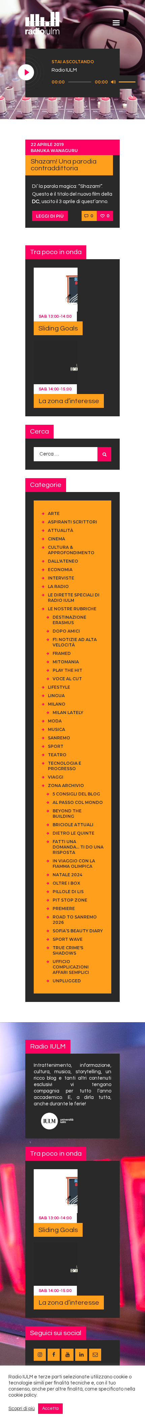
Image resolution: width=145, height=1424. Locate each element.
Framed (62, 653)
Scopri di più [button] (21, 1408)
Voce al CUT (67, 678)
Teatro (57, 754)
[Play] (26, 73)
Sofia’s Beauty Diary (78, 930)
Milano (56, 704)
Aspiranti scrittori (72, 521)
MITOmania (66, 661)
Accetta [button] (50, 1408)
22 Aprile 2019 (47, 144)
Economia (60, 569)
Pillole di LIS (68, 891)
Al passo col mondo (78, 802)
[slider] (128, 81)
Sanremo (59, 737)
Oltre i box (66, 883)
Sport (55, 746)
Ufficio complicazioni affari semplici (71, 967)
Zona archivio (66, 785)
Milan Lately (68, 712)
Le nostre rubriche (72, 608)
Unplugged (67, 980)
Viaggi (55, 777)
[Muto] (113, 81)
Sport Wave (68, 939)
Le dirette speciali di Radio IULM (73, 597)
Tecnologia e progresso (64, 766)
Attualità (60, 530)
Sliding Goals (58, 328)
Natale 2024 (67, 874)
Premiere (64, 908)
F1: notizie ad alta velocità (75, 642)
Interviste (61, 578)
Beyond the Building (67, 813)
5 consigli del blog (76, 793)
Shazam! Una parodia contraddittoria (63, 165)
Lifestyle (59, 687)
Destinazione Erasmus (69, 620)
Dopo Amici (66, 631)
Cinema (56, 538)
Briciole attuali (73, 824)
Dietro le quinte (73, 833)
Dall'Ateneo (63, 561)
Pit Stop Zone (70, 900)
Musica (56, 729)
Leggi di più (50, 216)
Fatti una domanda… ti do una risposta (78, 847)
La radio (58, 586)
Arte (54, 513)
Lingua (56, 695)
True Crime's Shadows (68, 950)
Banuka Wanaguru (54, 150)
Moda (55, 720)
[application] (95, 82)
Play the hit (67, 670)
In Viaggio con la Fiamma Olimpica (74, 863)
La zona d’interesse (68, 401)
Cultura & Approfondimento (71, 550)
